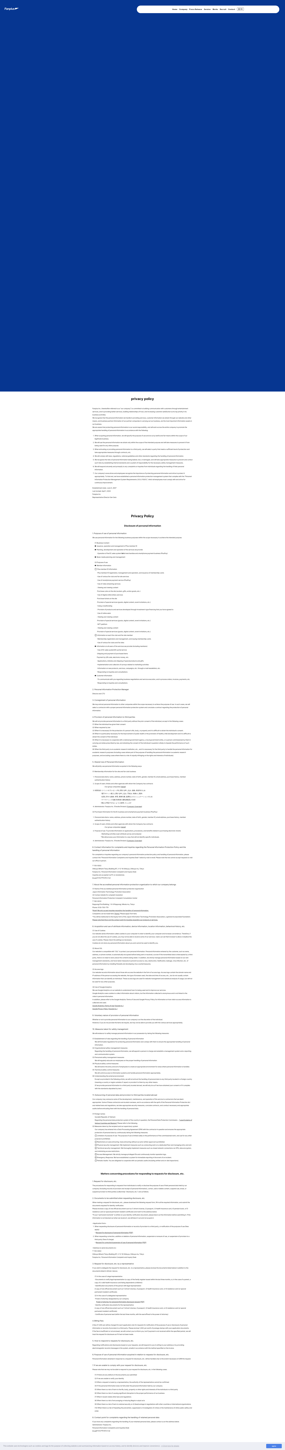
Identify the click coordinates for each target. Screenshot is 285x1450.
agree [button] (274, 1446)
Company (183, 9)
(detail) (123, 787)
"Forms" (117, 913)
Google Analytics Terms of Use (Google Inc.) (108, 1006)
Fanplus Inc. (11, 9)
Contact (231, 9)
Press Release (195, 9)
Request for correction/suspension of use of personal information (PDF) (121, 1242)
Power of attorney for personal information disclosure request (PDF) (120, 1302)
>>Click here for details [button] (170, 1446)
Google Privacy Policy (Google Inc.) (105, 1009)
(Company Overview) (134, 806)
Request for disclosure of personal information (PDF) (114, 1232)
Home (174, 9)
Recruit (223, 9)
